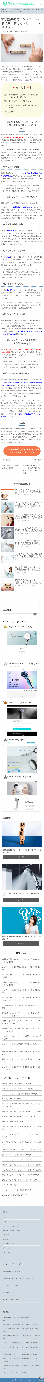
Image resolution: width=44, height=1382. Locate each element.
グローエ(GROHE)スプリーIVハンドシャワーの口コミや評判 (21, 1135)
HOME (4, 1217)
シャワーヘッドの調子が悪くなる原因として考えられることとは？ (28, 529)
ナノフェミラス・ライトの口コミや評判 (16, 1155)
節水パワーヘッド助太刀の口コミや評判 (16, 1084)
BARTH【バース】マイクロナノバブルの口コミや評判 (21, 1150)
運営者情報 (6, 1239)
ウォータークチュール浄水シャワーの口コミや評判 (20, 1175)
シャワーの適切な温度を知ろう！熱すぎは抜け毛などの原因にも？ (28, 516)
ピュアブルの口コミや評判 (11, 1099)
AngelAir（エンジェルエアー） (11, 1271)
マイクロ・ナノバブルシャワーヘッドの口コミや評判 (21, 1165)
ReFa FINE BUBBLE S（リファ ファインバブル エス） (18, 1278)
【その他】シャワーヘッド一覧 (12, 1230)
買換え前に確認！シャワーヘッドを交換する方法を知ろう (28, 568)
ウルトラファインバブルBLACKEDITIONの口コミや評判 (28, 555)
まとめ (11, 112)
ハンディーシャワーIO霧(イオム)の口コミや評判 (19, 1094)
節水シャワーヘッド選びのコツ (20, 101)
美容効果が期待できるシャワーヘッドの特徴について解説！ (21, 1006)
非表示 (27, 88)
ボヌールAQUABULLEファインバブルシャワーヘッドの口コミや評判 (28, 491)
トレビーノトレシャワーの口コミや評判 (16, 1190)
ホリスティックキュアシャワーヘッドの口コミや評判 (21, 1170)
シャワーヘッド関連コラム (10, 1226)
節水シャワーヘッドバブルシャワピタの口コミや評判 (21, 1111)
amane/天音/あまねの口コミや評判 (14, 1195)
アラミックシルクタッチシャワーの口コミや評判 (19, 1180)
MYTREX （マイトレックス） (11, 1299)
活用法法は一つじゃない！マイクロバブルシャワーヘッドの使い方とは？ (21, 1022)
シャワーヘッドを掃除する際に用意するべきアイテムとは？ (21, 1045)
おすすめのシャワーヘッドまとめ (22, 1380)
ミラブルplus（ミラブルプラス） (12, 1285)
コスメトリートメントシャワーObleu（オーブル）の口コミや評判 (22, 1143)
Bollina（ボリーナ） (8, 1292)
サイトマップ (6, 1252)
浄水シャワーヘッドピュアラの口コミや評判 (18, 1121)
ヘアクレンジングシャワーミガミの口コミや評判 (19, 1116)
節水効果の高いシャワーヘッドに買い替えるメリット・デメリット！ (20, 1030)
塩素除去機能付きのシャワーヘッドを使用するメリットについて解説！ (21, 960)
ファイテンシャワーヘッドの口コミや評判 (17, 1089)
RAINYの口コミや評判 (10, 1185)
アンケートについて (8, 1243)
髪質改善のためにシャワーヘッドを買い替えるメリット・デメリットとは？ (28, 581)
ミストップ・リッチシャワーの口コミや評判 (18, 1160)
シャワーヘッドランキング (10, 1222)
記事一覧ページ (7, 1235)
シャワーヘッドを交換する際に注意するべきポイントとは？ (28, 503)
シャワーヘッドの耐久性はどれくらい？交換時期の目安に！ (21, 968)
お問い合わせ (6, 1248)
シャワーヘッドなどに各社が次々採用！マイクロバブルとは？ (28, 542)
